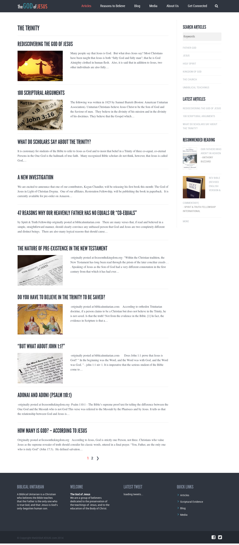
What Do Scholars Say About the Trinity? (54, 142)
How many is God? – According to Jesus (52, 430)
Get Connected (197, 6)
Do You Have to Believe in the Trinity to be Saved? (61, 297)
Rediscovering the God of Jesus (45, 44)
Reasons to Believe (112, 6)
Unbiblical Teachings (196, 87)
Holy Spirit (189, 63)
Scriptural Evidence (191, 501)
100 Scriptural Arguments (41, 93)
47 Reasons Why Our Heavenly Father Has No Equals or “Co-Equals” (77, 213)
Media (153, 6)
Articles (86, 6)
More (186, 221)
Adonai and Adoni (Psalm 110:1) (45, 395)
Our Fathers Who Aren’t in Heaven (211, 155)
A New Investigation (35, 177)
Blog (137, 6)
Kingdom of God (192, 71)
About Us (173, 6)
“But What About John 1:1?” (41, 346)
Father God (189, 47)
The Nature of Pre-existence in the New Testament (62, 248)
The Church (190, 79)
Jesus (186, 55)
